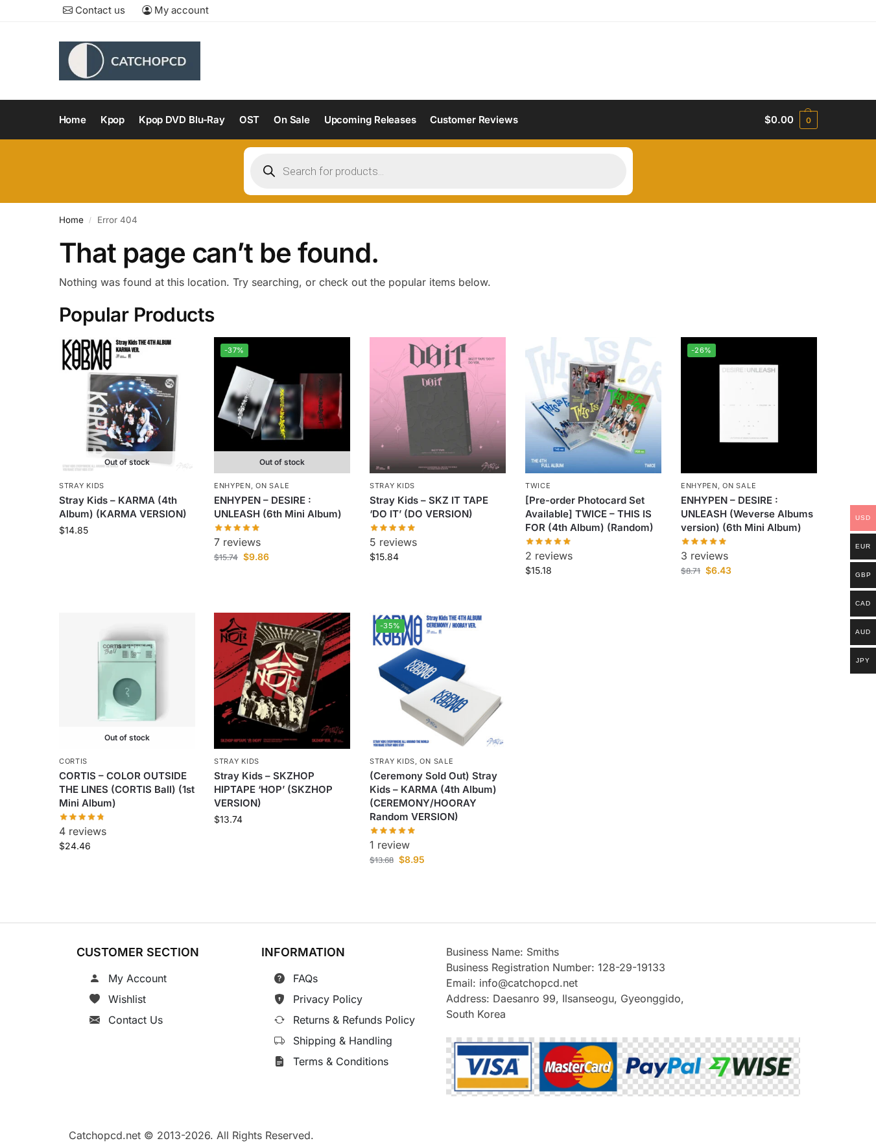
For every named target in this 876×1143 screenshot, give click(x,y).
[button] (790, 119)
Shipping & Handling (342, 1040)
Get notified (126, 559)
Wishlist (127, 999)
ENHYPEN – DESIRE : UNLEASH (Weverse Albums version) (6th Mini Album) (747, 514)
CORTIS (73, 761)
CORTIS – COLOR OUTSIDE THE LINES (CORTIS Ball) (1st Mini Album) (127, 790)
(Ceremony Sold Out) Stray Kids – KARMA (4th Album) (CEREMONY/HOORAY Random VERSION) (433, 796)
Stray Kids (81, 485)
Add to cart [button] (438, 585)
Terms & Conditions (340, 1061)
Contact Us (135, 1019)
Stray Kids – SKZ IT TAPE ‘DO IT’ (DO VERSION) (429, 507)
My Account (137, 978)
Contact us (99, 10)
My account (180, 10)
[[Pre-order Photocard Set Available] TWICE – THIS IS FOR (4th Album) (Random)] (593, 405)
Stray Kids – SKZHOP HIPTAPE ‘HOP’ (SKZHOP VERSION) (273, 790)
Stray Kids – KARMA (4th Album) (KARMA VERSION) (123, 507)
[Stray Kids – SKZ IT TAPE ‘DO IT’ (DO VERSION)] (438, 405)
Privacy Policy (327, 999)
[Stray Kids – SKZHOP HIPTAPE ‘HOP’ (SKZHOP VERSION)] (282, 681)
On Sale (273, 485)
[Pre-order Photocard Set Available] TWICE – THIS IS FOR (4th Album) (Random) (589, 514)
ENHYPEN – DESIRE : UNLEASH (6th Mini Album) (278, 507)
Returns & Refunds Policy (354, 1019)
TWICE (538, 485)
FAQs (305, 978)
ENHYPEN (232, 485)
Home (71, 220)
